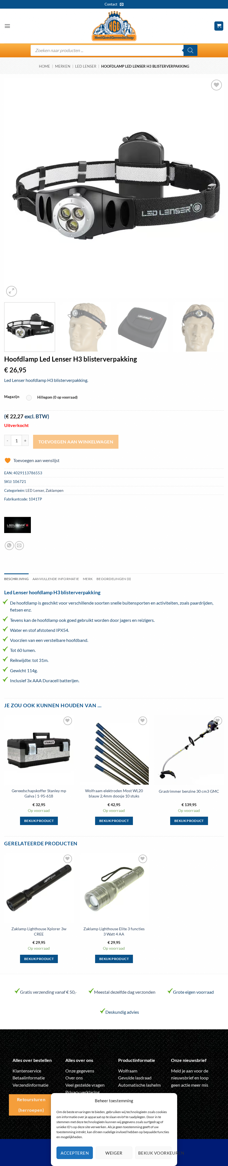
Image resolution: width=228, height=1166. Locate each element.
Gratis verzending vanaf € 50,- (48, 992)
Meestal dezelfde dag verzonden (124, 992)
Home (44, 66)
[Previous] (16, 188)
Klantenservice (27, 1070)
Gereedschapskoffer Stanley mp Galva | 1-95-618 (39, 793)
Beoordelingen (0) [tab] (113, 579)
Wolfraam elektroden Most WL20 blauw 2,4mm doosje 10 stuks (114, 793)
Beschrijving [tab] (16, 579)
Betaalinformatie (29, 1077)
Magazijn (11, 397)
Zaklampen (54, 490)
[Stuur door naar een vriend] (19, 545)
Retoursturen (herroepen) (31, 1104)
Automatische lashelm (139, 1085)
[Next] (212, 188)
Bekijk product (39, 821)
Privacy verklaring (82, 1092)
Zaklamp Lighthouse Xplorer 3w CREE (38, 931)
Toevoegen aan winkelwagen (75, 441)
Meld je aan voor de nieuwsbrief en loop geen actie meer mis (190, 1078)
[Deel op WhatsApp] (9, 545)
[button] (7, 26)
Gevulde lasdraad (135, 1077)
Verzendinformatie (30, 1085)
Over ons (74, 1077)
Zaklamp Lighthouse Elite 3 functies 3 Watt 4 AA (114, 931)
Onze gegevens (79, 1070)
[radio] (53, 397)
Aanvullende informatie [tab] (56, 579)
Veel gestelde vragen (85, 1085)
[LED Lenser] (17, 525)
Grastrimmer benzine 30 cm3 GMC (189, 791)
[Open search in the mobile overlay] (114, 50)
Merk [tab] (88, 579)
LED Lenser (85, 66)
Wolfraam (127, 1070)
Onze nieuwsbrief (189, 1060)
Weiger (114, 1152)
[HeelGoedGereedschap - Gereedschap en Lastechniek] (114, 26)
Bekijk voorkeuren (155, 1152)
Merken (62, 66)
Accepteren (75, 1152)
